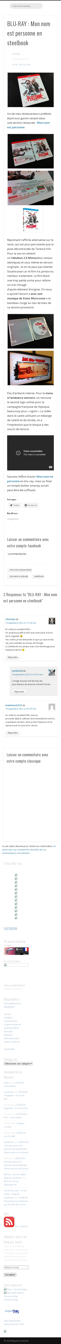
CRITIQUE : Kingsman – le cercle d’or (16, 1095)
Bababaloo (9, 1006)
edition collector (12, 1041)
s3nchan (10, 619)
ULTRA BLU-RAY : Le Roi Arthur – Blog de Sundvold (15, 1194)
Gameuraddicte (11, 1027)
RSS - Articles (21, 1226)
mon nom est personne (20, 569)
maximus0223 (13, 705)
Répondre (13, 657)
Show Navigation (49, 29)
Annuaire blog (10, 1299)
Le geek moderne (12, 1024)
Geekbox (8, 1017)
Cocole (7, 1014)
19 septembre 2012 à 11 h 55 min (20, 623)
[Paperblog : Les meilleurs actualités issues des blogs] (12, 1313)
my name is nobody (19, 576)
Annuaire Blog (10, 1296)
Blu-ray (22, 64)
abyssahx (8, 1034)
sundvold (16, 53)
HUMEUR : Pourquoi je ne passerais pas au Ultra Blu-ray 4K (16, 1201)
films (29, 64)
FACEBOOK (10, 928)
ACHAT (15, 64)
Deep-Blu (8, 1031)
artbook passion (11, 1038)
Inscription (10, 1274)
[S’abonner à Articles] (9, 1226)
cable (6, 1082)
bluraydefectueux (12, 1003)
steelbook (39, 576)
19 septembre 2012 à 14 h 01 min (27, 674)
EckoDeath (9, 1049)
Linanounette (10, 1021)
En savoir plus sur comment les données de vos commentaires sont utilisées (29, 849)
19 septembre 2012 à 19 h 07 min (20, 708)
